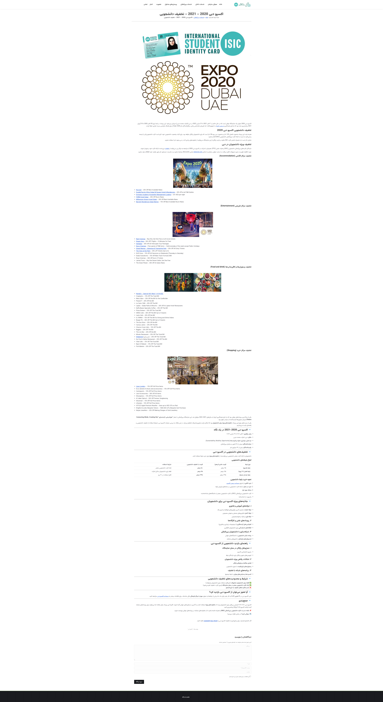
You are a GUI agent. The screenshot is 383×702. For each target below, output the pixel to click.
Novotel (138, 190)
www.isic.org (198, 152)
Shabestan (139, 337)
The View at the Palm (143, 251)
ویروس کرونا (220, 126)
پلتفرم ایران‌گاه (186, 697)
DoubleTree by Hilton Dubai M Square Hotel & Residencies (155, 192)
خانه (207, 17)
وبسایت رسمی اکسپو (233, 483)
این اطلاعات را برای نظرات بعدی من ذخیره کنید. (239, 677)
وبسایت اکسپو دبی (163, 596)
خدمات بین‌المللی (199, 17)
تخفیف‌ (167, 148)
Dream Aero (140, 241)
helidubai (139, 244)
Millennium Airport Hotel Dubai (146, 199)
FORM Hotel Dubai (142, 197)
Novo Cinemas (141, 246)
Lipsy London (140, 386)
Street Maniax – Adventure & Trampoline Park (151, 249)
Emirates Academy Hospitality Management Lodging (153, 195)
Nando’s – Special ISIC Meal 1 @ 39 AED (149, 294)
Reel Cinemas (140, 239)
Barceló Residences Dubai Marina (147, 202)
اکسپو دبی (190, 629)
